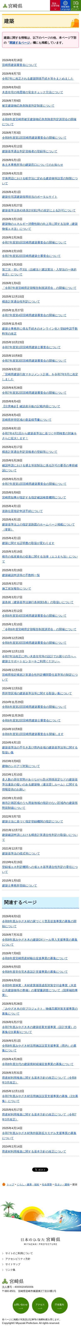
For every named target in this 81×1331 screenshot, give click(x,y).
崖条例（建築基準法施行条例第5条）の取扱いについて (38, 602)
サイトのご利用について (19, 1253)
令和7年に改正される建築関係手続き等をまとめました (38, 78)
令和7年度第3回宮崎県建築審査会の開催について (34, 360)
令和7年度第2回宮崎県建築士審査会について (31, 255)
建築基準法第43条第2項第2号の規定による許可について (39, 210)
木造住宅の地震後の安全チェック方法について (32, 92)
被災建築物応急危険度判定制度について (28, 105)
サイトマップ (12, 1264)
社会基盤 (47, 1184)
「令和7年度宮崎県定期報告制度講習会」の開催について (39, 288)
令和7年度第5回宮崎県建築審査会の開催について (34, 242)
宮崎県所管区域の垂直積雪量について (27, 419)
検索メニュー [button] (75, 8)
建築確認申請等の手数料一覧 (21, 575)
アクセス (40, 1304)
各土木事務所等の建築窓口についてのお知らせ (32, 164)
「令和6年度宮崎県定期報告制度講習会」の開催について (39, 629)
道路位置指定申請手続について (22, 511)
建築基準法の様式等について (21, 853)
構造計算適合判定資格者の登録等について (29, 451)
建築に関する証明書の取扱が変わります (28, 543)
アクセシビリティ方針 (17, 1258)
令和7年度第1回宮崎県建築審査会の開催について (34, 483)
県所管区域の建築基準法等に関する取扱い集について (37, 693)
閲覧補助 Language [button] (65, 8)
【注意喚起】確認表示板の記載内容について (31, 406)
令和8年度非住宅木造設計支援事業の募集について (35, 971)
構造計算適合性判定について (21, 301)
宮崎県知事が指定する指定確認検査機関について (34, 497)
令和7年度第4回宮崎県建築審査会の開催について (34, 315)
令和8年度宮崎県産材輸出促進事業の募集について (35, 958)
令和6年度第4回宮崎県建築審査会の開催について (34, 615)
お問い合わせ (21, 1304)
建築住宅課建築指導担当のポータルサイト (29, 196)
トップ (10, 1184)
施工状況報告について (16, 588)
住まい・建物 (62, 1184)
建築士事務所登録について (19, 885)
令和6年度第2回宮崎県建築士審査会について (31, 720)
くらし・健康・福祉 (28, 1184)
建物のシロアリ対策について (21, 766)
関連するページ (20, 42)
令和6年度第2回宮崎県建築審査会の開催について (34, 706)
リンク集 (10, 1269)
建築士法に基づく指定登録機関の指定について (32, 821)
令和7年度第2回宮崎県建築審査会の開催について (34, 392)
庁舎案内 (59, 1304)
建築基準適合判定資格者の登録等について (29, 151)
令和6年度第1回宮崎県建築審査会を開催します (33, 734)
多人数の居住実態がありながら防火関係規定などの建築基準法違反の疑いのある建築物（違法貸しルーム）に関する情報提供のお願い (40, 784)
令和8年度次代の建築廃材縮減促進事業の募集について (38, 1064)
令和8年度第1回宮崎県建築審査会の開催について (34, 137)
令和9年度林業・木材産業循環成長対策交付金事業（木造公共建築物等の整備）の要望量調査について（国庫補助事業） (40, 990)
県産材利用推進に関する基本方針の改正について (34, 1151)
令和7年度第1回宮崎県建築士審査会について (31, 347)
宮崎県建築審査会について (19, 65)
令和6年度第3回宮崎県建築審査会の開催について (34, 642)
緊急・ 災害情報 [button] (55, 4)
